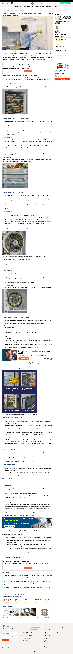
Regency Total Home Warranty (27, 632)
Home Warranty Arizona (48, 629)
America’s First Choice (26, 633)
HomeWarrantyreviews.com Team (9, 594)
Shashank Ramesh (23, 594)
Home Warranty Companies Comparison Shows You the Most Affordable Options (65, 31)
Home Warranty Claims (60, 629)
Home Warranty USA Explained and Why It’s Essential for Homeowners (44, 618)
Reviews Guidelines (34, 649)
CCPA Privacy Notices (43, 649)
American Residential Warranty (27, 637)
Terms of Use (16, 649)
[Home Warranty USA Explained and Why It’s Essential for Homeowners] (44, 612)
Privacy (21, 649)
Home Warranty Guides (60, 627)
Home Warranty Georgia (48, 630)
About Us (11, 649)
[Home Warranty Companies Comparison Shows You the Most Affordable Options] (57, 31)
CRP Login (45, 647)
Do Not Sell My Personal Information (58, 649)
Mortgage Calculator (47, 643)
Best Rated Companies (18, 6)
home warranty (6, 533)
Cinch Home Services (25, 640)
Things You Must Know (60, 635)
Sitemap (49, 649)
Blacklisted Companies (40, 6)
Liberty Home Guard (25, 630)
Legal (24, 649)
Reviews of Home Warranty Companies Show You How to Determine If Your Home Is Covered (27, 619)
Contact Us (28, 649)
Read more (60, 0)
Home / (3, 10)
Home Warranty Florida (48, 635)
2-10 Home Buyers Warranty (27, 641)
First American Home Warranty (27, 638)
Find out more (28, 71)
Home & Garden (59, 632)
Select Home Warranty (26, 629)
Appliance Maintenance (9, 10)
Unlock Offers (62, 79)
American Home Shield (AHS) (27, 635)
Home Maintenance (60, 630)
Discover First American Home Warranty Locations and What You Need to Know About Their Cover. (10, 619)
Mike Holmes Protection (26, 627)
